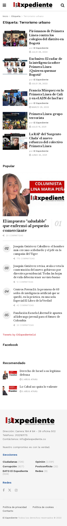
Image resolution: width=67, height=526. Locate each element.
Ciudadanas (10, 461)
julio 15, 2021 (38, 127)
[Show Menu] (4, 5)
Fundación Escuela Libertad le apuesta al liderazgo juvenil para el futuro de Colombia (37, 316)
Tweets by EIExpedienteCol (19, 334)
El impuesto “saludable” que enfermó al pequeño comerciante (26, 226)
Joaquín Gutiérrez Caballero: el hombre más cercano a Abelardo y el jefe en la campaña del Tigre (38, 250)
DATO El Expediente (15, 32)
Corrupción (11, 60)
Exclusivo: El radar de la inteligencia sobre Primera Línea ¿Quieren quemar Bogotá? (45, 67)
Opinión (40, 461)
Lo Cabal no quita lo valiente (38, 386)
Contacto (8, 511)
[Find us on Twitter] (9, 490)
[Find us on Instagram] (16, 490)
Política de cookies (43, 507)
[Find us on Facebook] (3, 490)
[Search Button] (62, 5)
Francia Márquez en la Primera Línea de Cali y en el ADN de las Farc (46, 94)
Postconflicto (44, 466)
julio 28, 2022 (39, 52)
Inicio (5, 16)
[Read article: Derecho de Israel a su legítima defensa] (10, 374)
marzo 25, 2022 (40, 107)
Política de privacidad (15, 507)
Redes (39, 471)
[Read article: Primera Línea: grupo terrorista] (15, 121)
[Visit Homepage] (33, 5)
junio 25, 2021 (39, 155)
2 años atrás (29, 379)
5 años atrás (29, 391)
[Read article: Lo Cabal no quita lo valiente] (10, 390)
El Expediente (41, 48)
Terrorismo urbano (34, 16)
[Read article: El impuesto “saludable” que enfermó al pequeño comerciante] (33, 194)
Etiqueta (15, 16)
